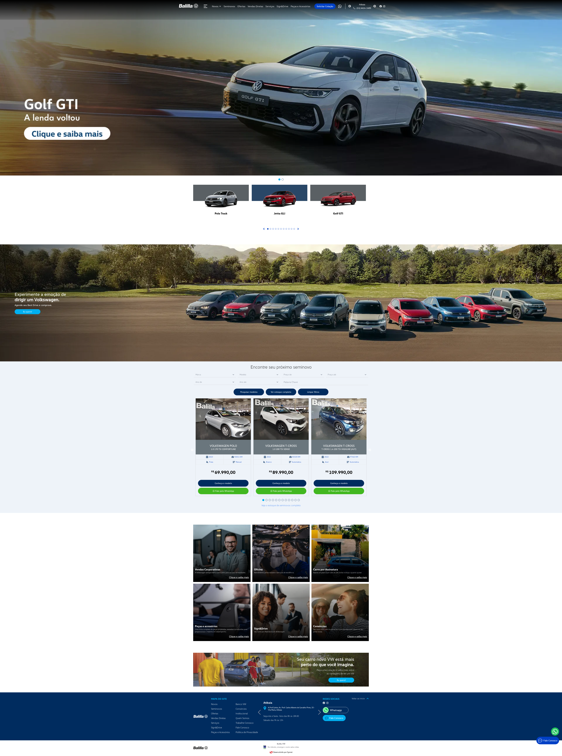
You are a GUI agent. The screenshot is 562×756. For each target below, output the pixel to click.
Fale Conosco (242, 727)
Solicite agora (208, 220)
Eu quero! (27, 311)
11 (294, 229)
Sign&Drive (216, 727)
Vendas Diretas (218, 718)
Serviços (215, 722)
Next (374, 6)
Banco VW (241, 704)
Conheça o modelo (223, 483)
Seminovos (216, 708)
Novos (214, 704)
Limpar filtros (313, 392)
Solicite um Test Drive (234, 220)
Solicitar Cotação (325, 6)
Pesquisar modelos (248, 392)
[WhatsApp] (555, 731)
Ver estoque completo (281, 392)
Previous (349, 6)
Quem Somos (242, 718)
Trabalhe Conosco (244, 722)
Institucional (242, 713)
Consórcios (241, 708)
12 (299, 500)
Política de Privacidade (247, 732)
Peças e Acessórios (220, 732)
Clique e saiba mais (239, 577)
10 (291, 229)
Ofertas (214, 713)
